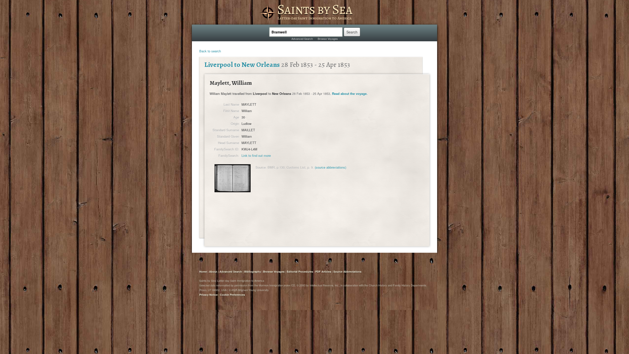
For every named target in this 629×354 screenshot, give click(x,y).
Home (203, 271)
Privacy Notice (208, 294)
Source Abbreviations (347, 271)
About (213, 271)
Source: (261, 167)
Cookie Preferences (232, 294)
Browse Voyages (328, 39)
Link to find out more (256, 155)
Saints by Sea (314, 9)
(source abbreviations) (330, 167)
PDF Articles (323, 271)
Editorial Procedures (300, 271)
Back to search (210, 51)
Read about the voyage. (350, 93)
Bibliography (252, 271)
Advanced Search (302, 39)
